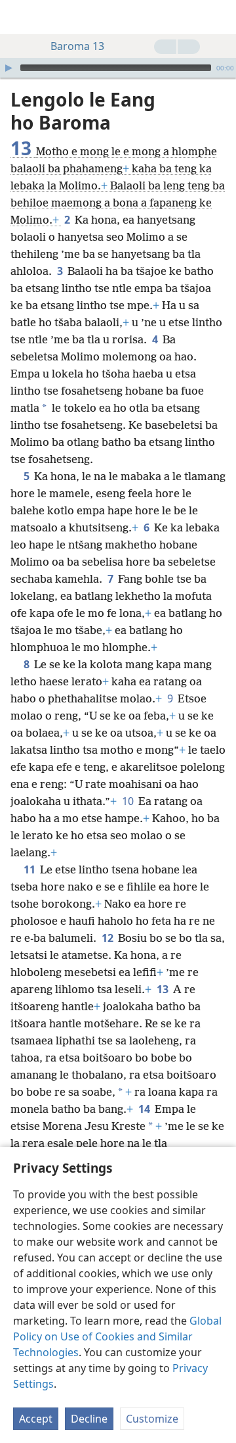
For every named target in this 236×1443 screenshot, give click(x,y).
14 (145, 1109)
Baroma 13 (77, 46)
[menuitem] (20, 17)
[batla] (219, 17)
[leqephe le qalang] (20, 17)
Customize (152, 1418)
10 (129, 801)
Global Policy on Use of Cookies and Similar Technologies (117, 1336)
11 (30, 869)
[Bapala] (8, 67)
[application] (118, 68)
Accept (35, 1418)
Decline (89, 1418)
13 (163, 989)
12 (108, 938)
